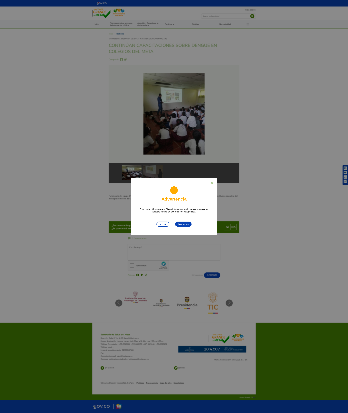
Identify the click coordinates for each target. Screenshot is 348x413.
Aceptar (162, 224)
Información (183, 224)
